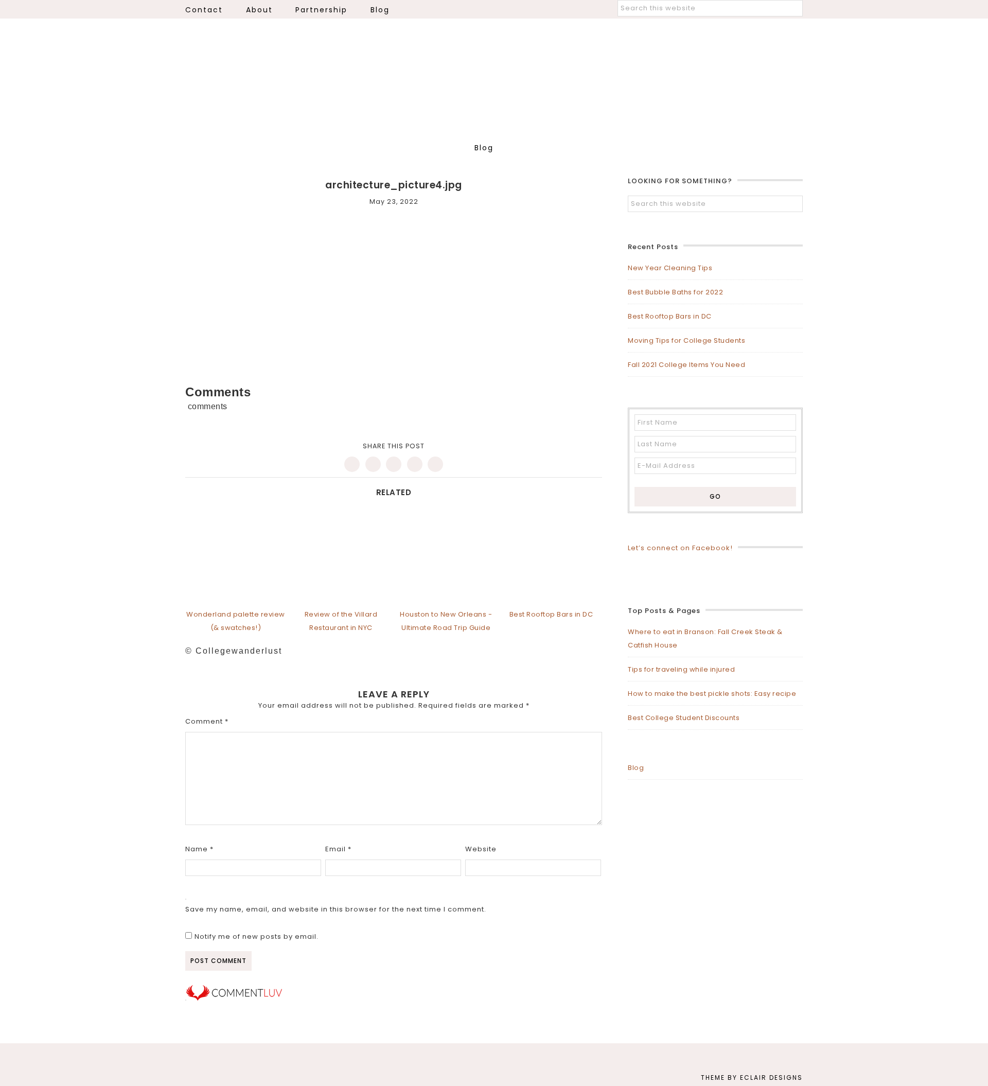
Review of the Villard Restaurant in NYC (341, 621)
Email (338, 849)
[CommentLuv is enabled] (234, 998)
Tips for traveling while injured (681, 669)
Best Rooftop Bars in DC (670, 316)
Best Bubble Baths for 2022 (675, 292)
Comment (206, 721)
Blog (636, 768)
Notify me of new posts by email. (257, 936)
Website (481, 849)
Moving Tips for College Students (686, 340)
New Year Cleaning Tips (670, 268)
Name (199, 849)
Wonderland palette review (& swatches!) (235, 621)
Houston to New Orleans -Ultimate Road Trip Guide (446, 621)
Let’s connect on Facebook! (680, 548)
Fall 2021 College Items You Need (686, 365)
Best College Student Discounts (683, 718)
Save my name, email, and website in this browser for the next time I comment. (335, 909)
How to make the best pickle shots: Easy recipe (712, 693)
